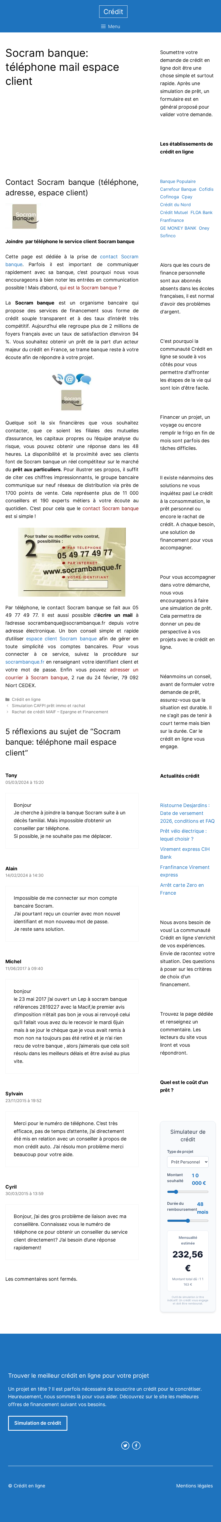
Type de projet (180, 1151)
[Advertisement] (50, 134)
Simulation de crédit (37, 1423)
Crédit (113, 12)
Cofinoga (169, 196)
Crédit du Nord (175, 204)
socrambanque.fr (24, 662)
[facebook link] (136, 1445)
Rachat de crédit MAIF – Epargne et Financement (60, 711)
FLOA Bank (202, 212)
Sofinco (168, 235)
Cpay (187, 196)
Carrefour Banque (178, 189)
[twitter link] (125, 1445)
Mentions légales (194, 1485)
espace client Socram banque (61, 638)
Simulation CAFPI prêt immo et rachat (48, 705)
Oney (204, 228)
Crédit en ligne (26, 699)
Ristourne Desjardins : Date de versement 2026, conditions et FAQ (187, 813)
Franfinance (172, 220)
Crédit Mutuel (174, 212)
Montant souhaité (175, 1177)
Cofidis (206, 189)
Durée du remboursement (182, 1206)
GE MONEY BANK (178, 228)
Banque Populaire (178, 181)
